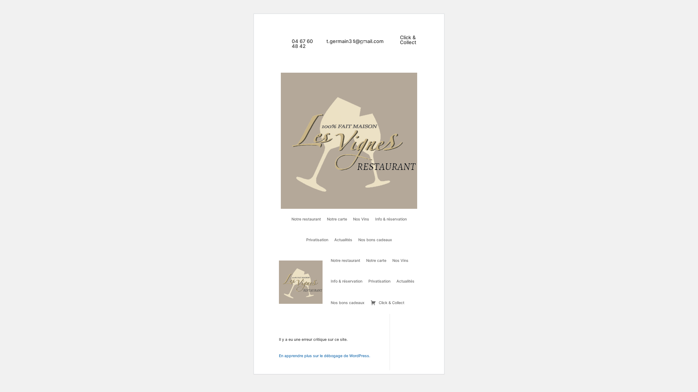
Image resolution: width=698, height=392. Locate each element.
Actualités (343, 239)
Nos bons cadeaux (375, 239)
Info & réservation (391, 219)
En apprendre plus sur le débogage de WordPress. (324, 355)
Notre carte (337, 219)
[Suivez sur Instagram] (363, 43)
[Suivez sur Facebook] (352, 43)
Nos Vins (361, 219)
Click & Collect (408, 40)
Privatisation (317, 239)
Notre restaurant (306, 219)
